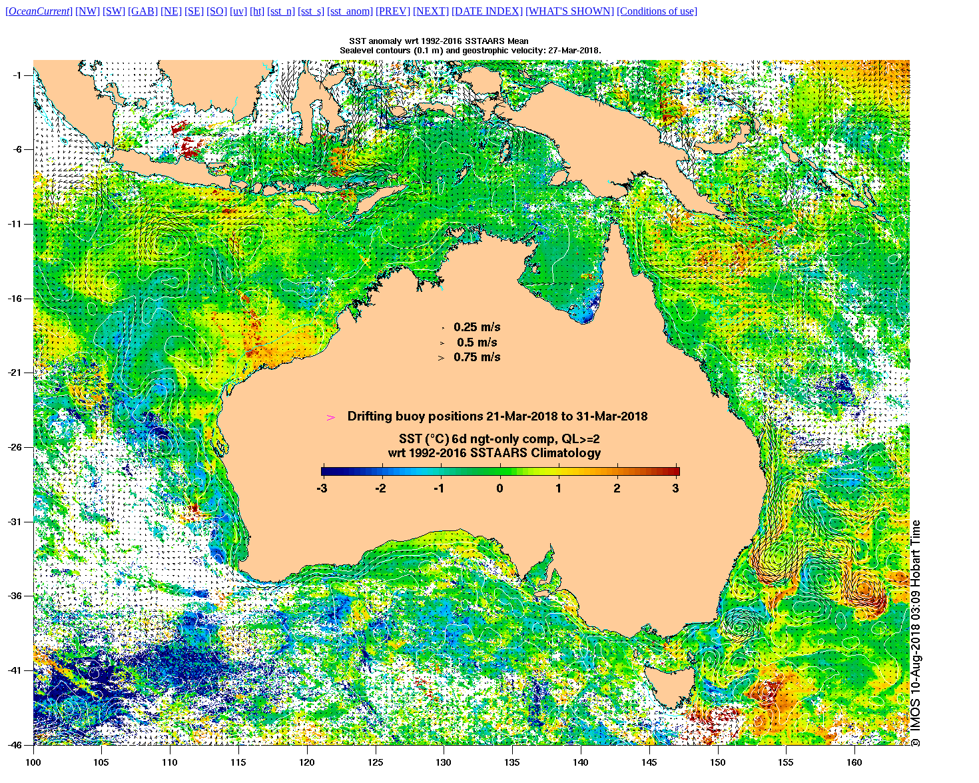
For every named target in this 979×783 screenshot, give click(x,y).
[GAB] (143, 11)
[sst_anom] (350, 11)
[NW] (87, 11)
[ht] (257, 11)
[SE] (194, 11)
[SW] (114, 11)
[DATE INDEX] (487, 11)
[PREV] (393, 11)
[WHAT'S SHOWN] (569, 11)
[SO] (216, 11)
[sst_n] (281, 11)
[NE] (171, 11)
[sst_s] (311, 11)
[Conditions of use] (657, 11)
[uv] (238, 11)
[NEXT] (431, 11)
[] (39, 11)
